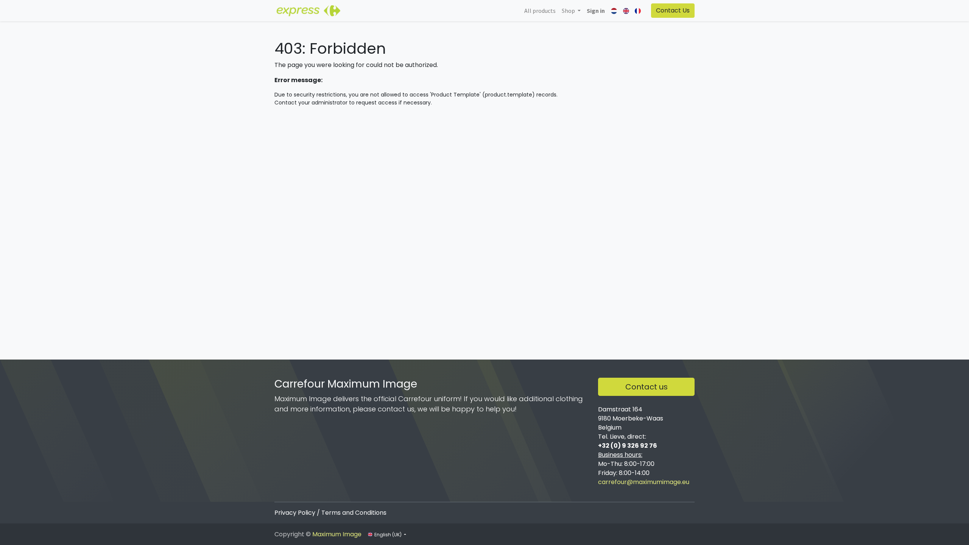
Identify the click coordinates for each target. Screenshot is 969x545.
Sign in (596, 10)
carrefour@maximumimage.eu (643, 482)
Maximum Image (336, 534)
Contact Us (673, 10)
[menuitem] (540, 10)
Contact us (646, 387)
